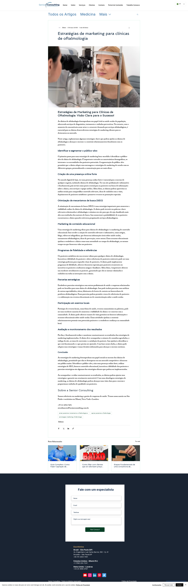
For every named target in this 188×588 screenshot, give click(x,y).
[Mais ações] (129, 28)
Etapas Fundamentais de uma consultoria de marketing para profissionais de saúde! (124, 466)
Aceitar (179, 585)
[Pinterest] (99, 575)
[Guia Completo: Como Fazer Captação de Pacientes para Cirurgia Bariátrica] (62, 453)
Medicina (87, 14)
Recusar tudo (168, 585)
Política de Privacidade (83, 585)
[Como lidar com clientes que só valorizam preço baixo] (94, 453)
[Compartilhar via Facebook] (59, 428)
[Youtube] (85, 575)
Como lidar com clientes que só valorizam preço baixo (92, 466)
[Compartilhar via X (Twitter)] (63, 428)
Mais (103, 14)
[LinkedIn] (95, 575)
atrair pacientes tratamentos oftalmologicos (73, 413)
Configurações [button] (156, 585)
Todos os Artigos (62, 14)
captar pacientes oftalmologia (101, 413)
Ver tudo (137, 442)
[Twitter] (104, 575)
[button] (137, 14)
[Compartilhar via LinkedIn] (68, 428)
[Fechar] (185, 584)
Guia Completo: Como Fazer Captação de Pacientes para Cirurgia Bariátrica (60, 466)
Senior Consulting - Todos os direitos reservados (64, 581)
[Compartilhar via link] (73, 428)
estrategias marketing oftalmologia (70, 417)
